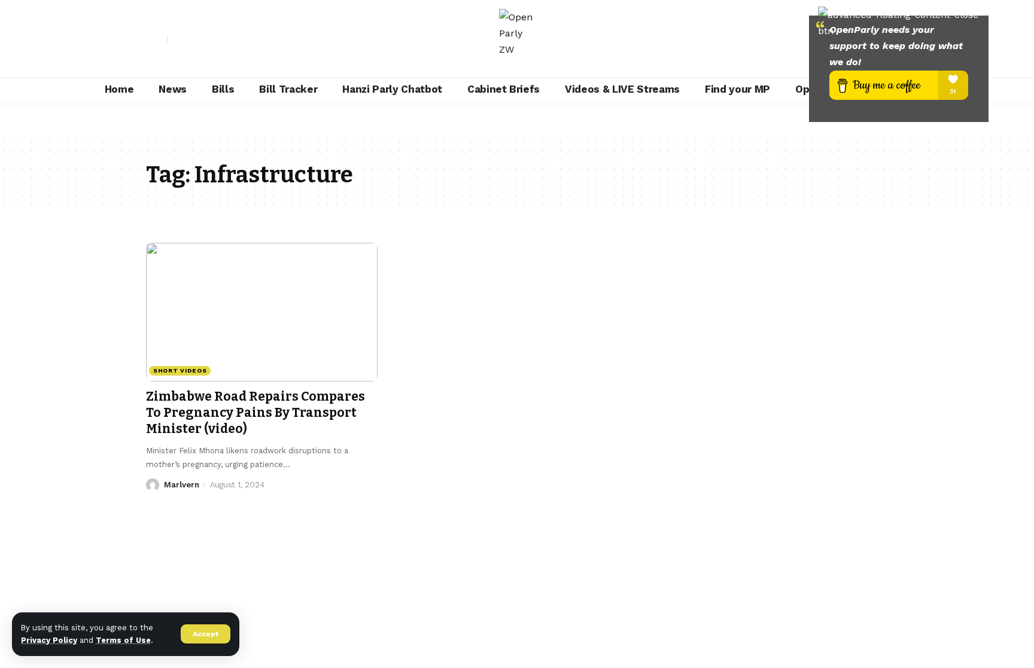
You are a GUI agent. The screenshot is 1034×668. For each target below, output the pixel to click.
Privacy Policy (49, 640)
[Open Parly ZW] (517, 39)
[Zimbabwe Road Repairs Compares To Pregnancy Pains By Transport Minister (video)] (262, 312)
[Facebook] (177, 39)
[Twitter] (190, 39)
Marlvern (181, 484)
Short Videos (179, 370)
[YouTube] (203, 39)
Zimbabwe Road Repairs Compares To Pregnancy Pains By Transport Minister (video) (255, 413)
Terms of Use (123, 640)
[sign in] (157, 39)
